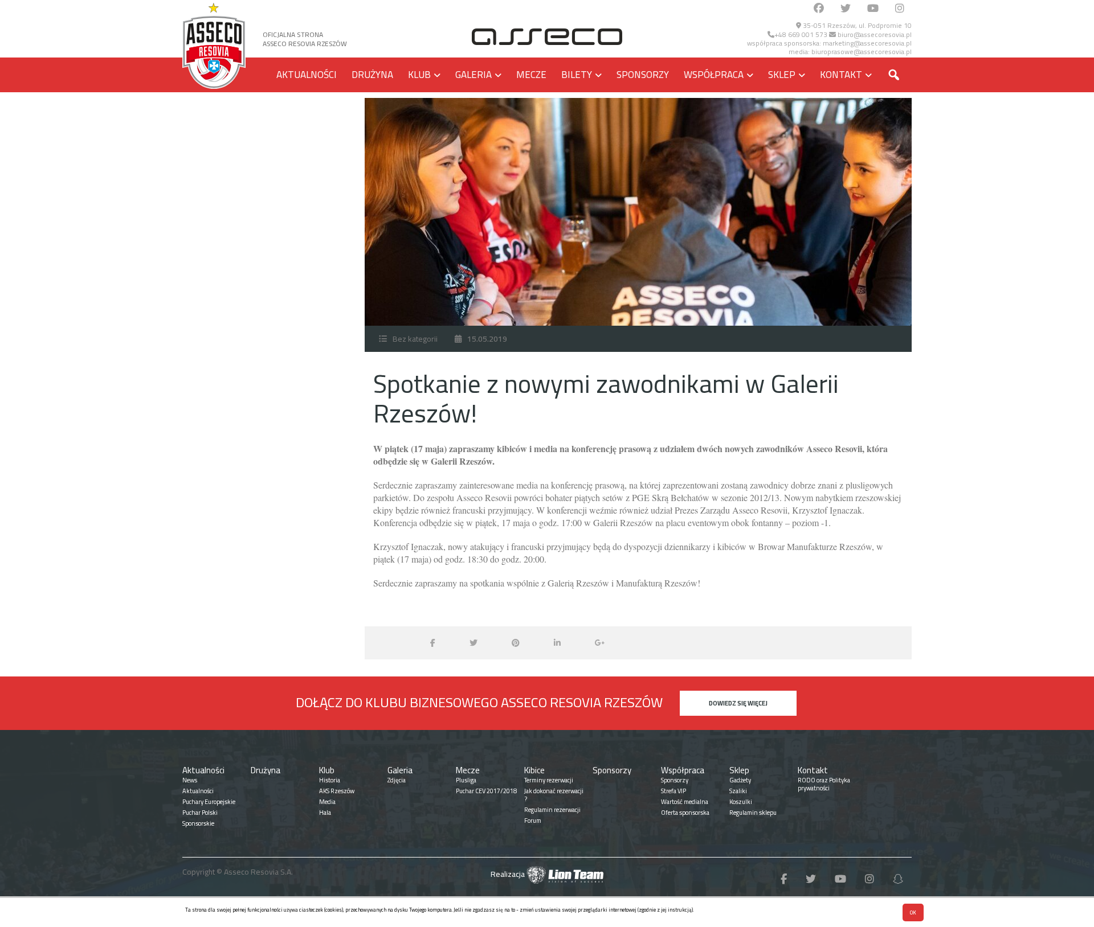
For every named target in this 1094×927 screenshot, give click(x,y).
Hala (325, 813)
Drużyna (372, 74)
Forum (532, 821)
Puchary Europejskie (208, 802)
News (189, 780)
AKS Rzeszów (336, 791)
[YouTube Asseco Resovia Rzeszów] (873, 9)
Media (327, 802)
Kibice (534, 770)
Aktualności (306, 74)
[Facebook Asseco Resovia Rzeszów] (818, 9)
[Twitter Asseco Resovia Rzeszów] (845, 9)
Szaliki (738, 791)
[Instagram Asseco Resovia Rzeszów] (900, 9)
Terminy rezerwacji (548, 780)
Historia (329, 780)
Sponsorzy (643, 74)
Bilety (576, 74)
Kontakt (841, 74)
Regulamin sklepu (753, 813)
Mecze (531, 74)
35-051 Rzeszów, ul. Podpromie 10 (856, 25)
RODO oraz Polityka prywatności (824, 784)
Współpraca (714, 74)
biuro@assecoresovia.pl (874, 34)
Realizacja (508, 874)
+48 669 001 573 (800, 34)
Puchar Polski (200, 813)
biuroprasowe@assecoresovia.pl (861, 51)
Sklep (781, 74)
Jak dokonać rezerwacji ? (553, 795)
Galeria (473, 74)
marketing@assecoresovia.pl (867, 43)
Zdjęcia (396, 780)
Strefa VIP (673, 791)
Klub (419, 74)
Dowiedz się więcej (738, 703)
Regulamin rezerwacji (552, 810)
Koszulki (740, 802)
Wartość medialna (684, 802)
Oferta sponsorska (685, 813)
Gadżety (740, 780)
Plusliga (466, 780)
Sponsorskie (198, 823)
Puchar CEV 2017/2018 (486, 791)
